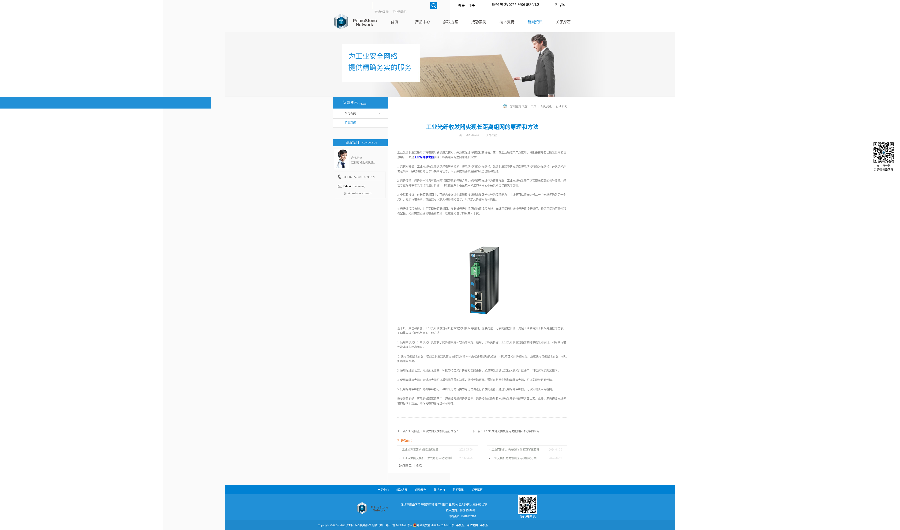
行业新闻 (561, 106)
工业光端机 (399, 12)
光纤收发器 (382, 12)
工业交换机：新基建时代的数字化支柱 (515, 449)
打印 (418, 465)
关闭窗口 (405, 465)
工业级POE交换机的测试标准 (420, 449)
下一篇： (506, 431)
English (560, 5)
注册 (471, 6)
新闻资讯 (546, 106)
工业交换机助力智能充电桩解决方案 (513, 458)
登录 (461, 6)
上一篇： (428, 431)
